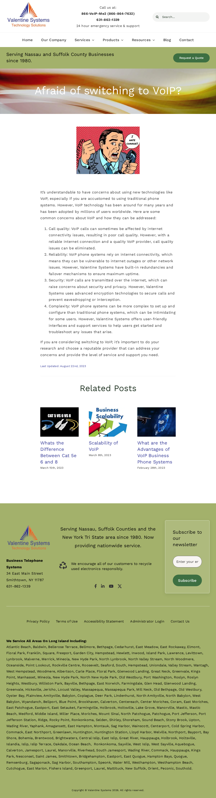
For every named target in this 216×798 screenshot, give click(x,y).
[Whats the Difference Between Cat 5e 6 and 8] (59, 422)
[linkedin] (103, 586)
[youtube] (111, 586)
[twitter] (120, 586)
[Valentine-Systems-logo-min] (28, 3)
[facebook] (95, 586)
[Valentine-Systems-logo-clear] (28, 522)
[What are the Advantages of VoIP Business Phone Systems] (156, 422)
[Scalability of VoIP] (108, 422)
